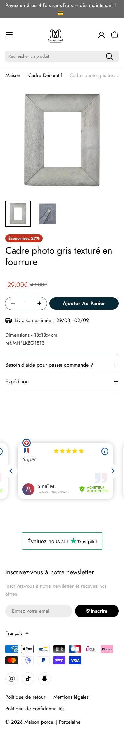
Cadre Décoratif (45, 75)
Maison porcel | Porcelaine (52, 722)
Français (13, 633)
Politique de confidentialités (34, 708)
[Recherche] (109, 56)
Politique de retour (25, 697)
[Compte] (101, 35)
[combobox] (62, 56)
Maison (12, 75)
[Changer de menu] (9, 35)
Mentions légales (71, 697)
